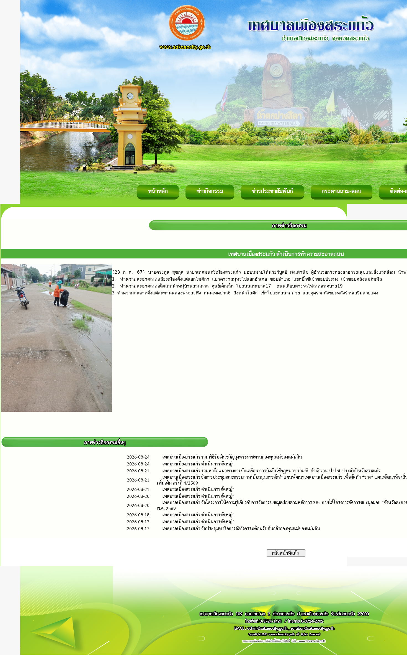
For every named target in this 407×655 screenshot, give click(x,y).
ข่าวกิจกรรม (210, 191)
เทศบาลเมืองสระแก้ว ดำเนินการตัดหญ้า (198, 464)
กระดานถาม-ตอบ (341, 191)
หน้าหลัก (158, 191)
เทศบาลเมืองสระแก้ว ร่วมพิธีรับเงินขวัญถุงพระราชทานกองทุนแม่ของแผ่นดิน (232, 457)
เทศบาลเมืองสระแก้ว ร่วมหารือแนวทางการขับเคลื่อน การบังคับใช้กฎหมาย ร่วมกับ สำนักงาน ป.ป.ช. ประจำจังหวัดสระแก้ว (271, 470)
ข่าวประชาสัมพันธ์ (272, 191)
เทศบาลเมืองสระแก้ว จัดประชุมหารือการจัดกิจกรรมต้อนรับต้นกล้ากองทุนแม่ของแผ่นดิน (241, 528)
